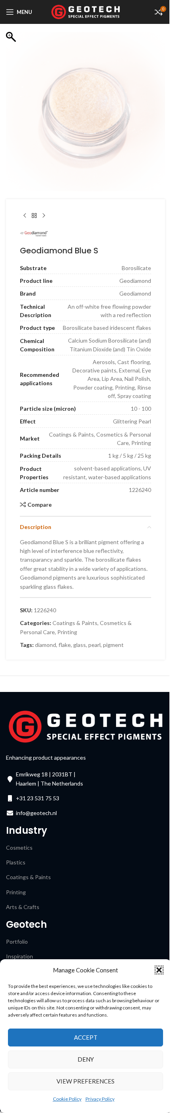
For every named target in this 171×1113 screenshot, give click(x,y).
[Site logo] (85, 11)
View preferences (85, 1081)
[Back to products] (34, 216)
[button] (159, 970)
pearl (94, 644)
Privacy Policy (100, 1099)
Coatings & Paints (74, 622)
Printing (67, 632)
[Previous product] (24, 216)
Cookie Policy (67, 1099)
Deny (86, 1059)
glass (79, 644)
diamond (45, 644)
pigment (113, 644)
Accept (85, 1037)
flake (64, 644)
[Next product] (44, 216)
